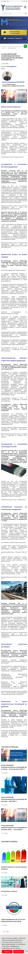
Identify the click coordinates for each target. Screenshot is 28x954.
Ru (22, 1)
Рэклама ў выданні (14, 38)
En (24, 1)
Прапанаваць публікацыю (14, 32)
